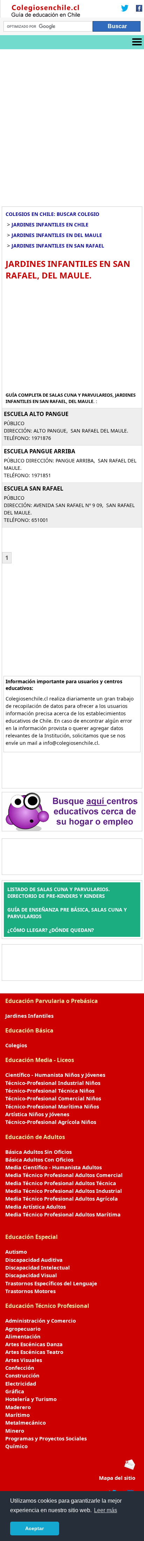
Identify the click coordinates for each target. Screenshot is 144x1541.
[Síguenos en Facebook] (137, 9)
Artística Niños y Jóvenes (37, 1114)
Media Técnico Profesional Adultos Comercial (64, 1174)
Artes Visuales (23, 1359)
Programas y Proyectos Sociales (46, 1438)
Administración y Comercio (40, 1320)
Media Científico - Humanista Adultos (53, 1167)
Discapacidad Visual (31, 1275)
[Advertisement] (72, 125)
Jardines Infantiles (29, 1015)
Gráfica (14, 1391)
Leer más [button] (105, 1510)
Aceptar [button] (34, 1528)
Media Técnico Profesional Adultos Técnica (60, 1183)
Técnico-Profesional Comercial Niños (53, 1098)
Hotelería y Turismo (31, 1398)
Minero (14, 1430)
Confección (19, 1367)
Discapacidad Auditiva (34, 1259)
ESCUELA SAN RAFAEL (33, 488)
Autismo (16, 1251)
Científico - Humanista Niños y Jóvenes (55, 1074)
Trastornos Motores (30, 1290)
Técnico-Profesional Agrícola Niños (50, 1121)
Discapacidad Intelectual (37, 1267)
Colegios (16, 1045)
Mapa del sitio (117, 1477)
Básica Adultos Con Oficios (39, 1159)
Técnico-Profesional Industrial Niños (52, 1082)
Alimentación (23, 1336)
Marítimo (17, 1414)
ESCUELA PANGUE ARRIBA (39, 451)
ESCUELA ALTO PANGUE (36, 414)
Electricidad (20, 1383)
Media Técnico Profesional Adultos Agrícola (61, 1198)
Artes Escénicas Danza (34, 1344)
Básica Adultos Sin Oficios (38, 1151)
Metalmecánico (25, 1422)
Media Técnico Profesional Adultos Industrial (63, 1190)
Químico (16, 1446)
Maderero (18, 1407)
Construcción (22, 1375)
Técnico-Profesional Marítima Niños (52, 1106)
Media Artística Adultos (35, 1206)
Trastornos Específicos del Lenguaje (51, 1283)
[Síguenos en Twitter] (125, 9)
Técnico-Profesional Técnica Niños (49, 1090)
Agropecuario (23, 1328)
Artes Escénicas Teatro (34, 1351)
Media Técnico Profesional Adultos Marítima (63, 1214)
